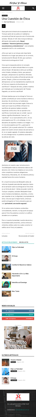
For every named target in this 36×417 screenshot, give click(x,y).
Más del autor (23, 242)
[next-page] (6, 300)
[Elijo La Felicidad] (6, 249)
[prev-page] (3, 300)
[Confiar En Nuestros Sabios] (6, 267)
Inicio (3, 12)
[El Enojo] (6, 258)
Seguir (31, 311)
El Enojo (15, 256)
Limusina (4, 236)
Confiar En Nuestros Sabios (21, 265)
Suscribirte (29, 318)
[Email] (4, 26)
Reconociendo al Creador (26, 236)
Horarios (13, 362)
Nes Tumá (15, 291)
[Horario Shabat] (5, 362)
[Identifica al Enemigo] (6, 284)
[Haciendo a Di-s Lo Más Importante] (6, 276)
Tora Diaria (9, 12)
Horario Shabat (16, 360)
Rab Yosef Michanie (9, 22)
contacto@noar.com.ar (22, 410)
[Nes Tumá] (6, 293)
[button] (3, 8)
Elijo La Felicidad (18, 247)
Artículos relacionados (9, 242)
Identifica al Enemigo (19, 282)
